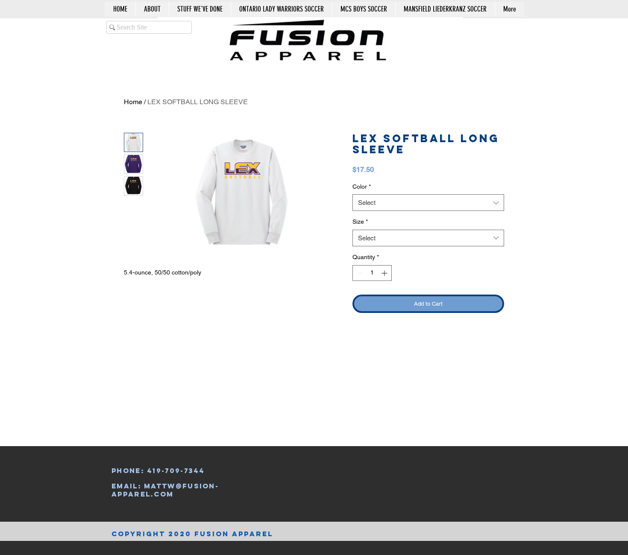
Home (133, 102)
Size (360, 221)
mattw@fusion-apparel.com (165, 490)
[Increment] (385, 273)
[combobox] (428, 202)
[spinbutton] (372, 273)
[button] (486, 31)
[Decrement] (359, 273)
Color (361, 186)
